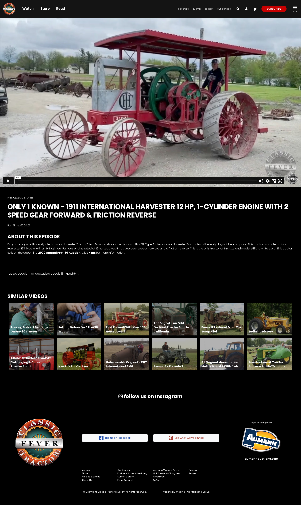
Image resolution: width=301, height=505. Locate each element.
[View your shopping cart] (254, 8)
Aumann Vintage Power (166, 470)
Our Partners (224, 8)
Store (45, 8)
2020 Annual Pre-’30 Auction (59, 253)
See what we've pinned (189, 438)
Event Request (125, 480)
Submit (196, 8)
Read (60, 8)
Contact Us (123, 470)
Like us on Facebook (117, 438)
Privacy (193, 470)
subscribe (274, 9)
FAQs (156, 480)
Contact (208, 8)
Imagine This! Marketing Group (193, 491)
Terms (192, 473)
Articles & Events (91, 476)
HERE (92, 253)
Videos (86, 470)
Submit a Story (125, 476)
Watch (28, 8)
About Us (87, 480)
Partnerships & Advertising (132, 473)
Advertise (183, 8)
